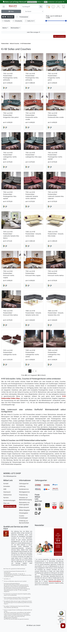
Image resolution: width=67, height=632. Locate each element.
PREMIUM (9, 17)
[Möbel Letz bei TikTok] (39, 513)
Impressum (7, 492)
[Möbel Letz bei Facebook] (36, 505)
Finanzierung (23, 495)
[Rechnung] (56, 489)
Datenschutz (7, 495)
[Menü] (64, 611)
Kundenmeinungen (9, 500)
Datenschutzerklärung (55, 581)
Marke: (4, 28)
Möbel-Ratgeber (24, 510)
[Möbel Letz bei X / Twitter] (36, 509)
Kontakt (5, 483)
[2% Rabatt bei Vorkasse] (39, 485)
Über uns (6, 503)
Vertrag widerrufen (10, 506)
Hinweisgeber (23, 513)
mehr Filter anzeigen (33, 32)
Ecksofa (7, 21)
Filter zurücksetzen (59, 36)
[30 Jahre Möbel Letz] (6, 533)
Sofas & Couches (14, 43)
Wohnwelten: (15, 28)
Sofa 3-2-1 (30, 21)
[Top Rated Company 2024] (47, 506)
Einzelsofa (18, 21)
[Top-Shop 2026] (54, 506)
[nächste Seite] (35, 371)
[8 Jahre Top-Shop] (61, 506)
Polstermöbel (5, 43)
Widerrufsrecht (24, 507)
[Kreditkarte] (48, 489)
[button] (53, 6)
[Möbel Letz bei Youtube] (36, 513)
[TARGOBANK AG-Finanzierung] (39, 489)
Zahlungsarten (24, 483)
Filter (12, 11)
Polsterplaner (23, 17)
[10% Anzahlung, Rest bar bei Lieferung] (48, 485)
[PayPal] (56, 485)
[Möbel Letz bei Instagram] (39, 505)
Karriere (6, 497)
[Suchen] (41, 6)
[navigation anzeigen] (3, 6)
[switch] (61, 622)
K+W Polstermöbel (26, 43)
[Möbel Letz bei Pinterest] (39, 509)
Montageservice (24, 492)
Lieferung (22, 486)
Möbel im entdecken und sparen (34, 2)
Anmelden (6, 486)
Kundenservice (24, 489)
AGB (4, 489)
